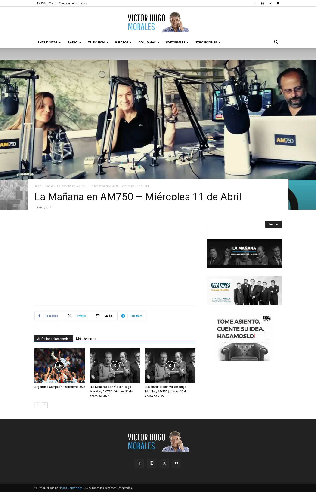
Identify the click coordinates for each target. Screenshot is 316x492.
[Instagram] (262, 3)
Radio (72, 42)
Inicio (37, 186)
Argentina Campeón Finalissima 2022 (59, 387)
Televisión (96, 42)
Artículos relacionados (54, 339)
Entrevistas (47, 42)
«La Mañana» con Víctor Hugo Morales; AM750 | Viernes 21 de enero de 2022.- (111, 391)
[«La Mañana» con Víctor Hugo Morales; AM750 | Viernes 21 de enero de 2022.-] (115, 365)
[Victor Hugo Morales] (158, 22)
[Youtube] (278, 3)
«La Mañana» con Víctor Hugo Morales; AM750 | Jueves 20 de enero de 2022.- (166, 391)
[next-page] (45, 405)
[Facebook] (255, 3)
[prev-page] (37, 405)
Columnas (147, 42)
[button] (276, 42)
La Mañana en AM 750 (71, 186)
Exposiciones (206, 42)
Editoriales (175, 42)
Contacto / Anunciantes (73, 3)
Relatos (121, 42)
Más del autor (86, 339)
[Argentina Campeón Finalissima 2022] (59, 365)
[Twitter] (270, 3)
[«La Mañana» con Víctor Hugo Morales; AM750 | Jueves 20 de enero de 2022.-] (170, 365)
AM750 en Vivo (46, 3)
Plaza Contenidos (71, 488)
